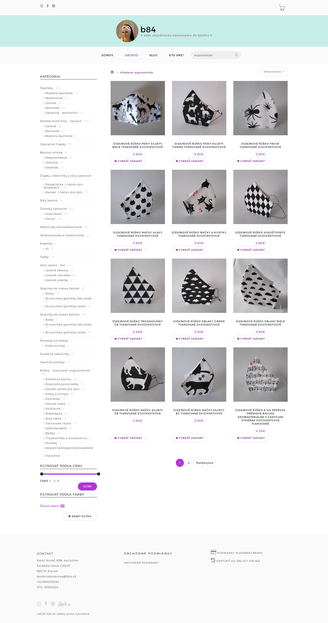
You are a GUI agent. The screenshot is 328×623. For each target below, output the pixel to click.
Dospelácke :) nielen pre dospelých (63, 186)
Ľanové (54, 102)
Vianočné (55, 455)
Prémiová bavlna (61, 379)
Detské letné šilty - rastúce (64, 121)
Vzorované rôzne (61, 423)
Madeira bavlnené (62, 93)
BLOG (153, 55)
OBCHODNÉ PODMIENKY (141, 562)
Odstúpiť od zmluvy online (237, 560)
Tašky (47, 256)
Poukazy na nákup (56, 340)
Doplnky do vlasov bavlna (63, 314)
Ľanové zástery (59, 270)
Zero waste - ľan (55, 265)
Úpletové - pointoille (64, 112)
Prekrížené (57, 213)
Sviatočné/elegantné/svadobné (69, 449)
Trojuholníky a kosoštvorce (68, 438)
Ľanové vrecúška (61, 275)
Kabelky (48, 243)
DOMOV (107, 55)
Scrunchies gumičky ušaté (68, 306)
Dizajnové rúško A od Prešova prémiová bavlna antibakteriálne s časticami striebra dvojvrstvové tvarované (260, 417)
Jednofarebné (59, 428)
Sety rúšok (56, 418)
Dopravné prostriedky (64, 384)
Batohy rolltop (54, 152)
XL (49, 248)
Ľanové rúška (58, 403)
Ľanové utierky (59, 280)
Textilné (54, 162)
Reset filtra (81, 516)
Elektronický (57, 345)
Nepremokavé (59, 157)
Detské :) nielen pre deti (67, 192)
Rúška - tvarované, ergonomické (65, 372)
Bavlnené (55, 107)
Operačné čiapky (56, 144)
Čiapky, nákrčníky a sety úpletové (65, 177)
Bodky (53, 433)
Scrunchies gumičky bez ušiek (68, 300)
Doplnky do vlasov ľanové (62, 288)
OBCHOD (131, 55)
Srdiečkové (57, 413)
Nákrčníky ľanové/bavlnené (64, 226)
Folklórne (55, 408)
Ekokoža (54, 167)
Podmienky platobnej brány (239, 552)
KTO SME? (176, 55)
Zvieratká (55, 398)
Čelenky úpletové (57, 208)
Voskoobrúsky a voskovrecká (65, 235)
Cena (44, 480)
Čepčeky (50, 87)
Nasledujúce (204, 462)
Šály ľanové (51, 200)
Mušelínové (57, 98)
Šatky (53, 293)
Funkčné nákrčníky (57, 353)
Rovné (54, 218)
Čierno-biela (52, 505)
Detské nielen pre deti (65, 388)
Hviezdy (53, 442)
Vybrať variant (129, 161)
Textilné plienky (55, 362)
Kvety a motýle (60, 393)
